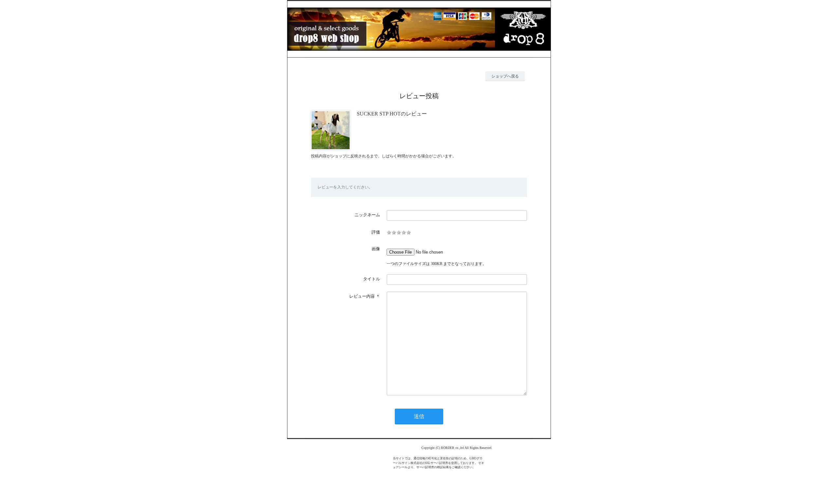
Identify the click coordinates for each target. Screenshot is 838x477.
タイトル (371, 278)
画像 (376, 248)
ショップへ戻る (505, 76)
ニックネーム (367, 214)
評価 (376, 232)
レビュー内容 (362, 296)
